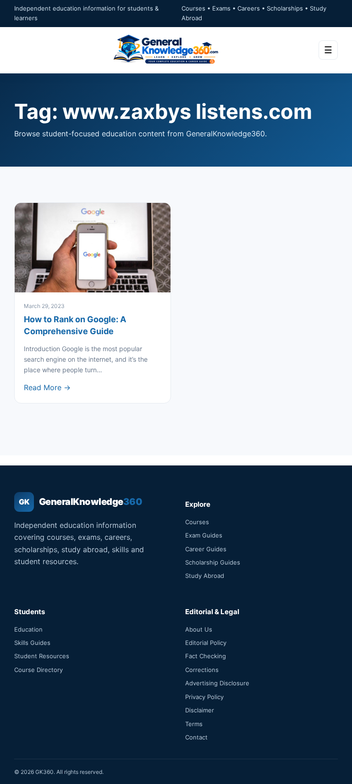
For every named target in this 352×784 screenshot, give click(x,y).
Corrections (202, 669)
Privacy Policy (204, 696)
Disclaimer (199, 710)
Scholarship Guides (212, 562)
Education (28, 629)
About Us (198, 629)
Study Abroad (204, 575)
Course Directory (38, 669)
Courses (197, 522)
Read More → (47, 387)
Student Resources (41, 656)
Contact (196, 737)
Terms (194, 724)
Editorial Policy (205, 642)
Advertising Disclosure (217, 683)
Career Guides (205, 549)
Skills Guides (32, 642)
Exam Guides (203, 535)
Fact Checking (205, 656)
